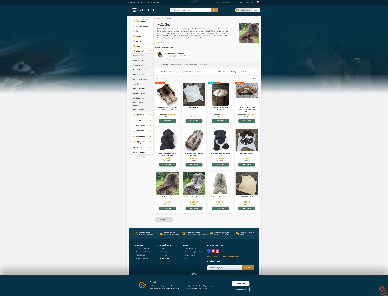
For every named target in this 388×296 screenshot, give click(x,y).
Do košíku (167, 121)
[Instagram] (217, 251)
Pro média (163, 255)
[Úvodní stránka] (156, 18)
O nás (162, 248)
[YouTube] (213, 251)
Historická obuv (138, 65)
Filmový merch (190, 255)
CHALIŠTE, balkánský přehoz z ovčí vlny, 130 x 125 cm (247, 109)
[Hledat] (214, 10)
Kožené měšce (138, 110)
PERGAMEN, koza (194, 107)
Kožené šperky (138, 75)
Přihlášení (240, 2)
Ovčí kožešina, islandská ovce (220, 154)
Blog (186, 258)
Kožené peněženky (140, 79)
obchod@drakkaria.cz (231, 256)
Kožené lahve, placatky (138, 104)
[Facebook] (209, 251)
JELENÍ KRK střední (247, 197)
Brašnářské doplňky (140, 70)
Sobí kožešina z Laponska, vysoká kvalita (175, 54)
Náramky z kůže (139, 93)
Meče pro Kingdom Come (194, 252)
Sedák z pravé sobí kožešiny (220, 108)
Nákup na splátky (142, 258)
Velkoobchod (140, 255)
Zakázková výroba (191, 248)
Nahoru (163, 219)
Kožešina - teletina (247, 153)
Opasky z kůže (138, 56)
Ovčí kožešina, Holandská (194, 197)
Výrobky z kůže (138, 98)
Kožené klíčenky (139, 89)
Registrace (251, 2)
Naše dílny (163, 252)
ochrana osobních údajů (198, 288)
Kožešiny (136, 84)
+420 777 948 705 (136, 2)
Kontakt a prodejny (226, 2)
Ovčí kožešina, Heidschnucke (167, 198)
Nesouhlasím (241, 289)
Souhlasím (241, 283)
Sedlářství (161, 18)
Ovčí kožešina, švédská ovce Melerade (167, 154)
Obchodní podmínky (143, 252)
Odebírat (248, 268)
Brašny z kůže (138, 60)
